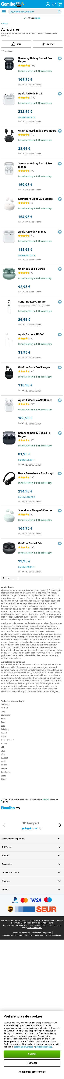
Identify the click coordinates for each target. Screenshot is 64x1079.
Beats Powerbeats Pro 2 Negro (36, 473)
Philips (4, 765)
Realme (4, 768)
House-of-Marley (7, 740)
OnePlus (4, 708)
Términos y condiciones (34, 935)
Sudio (3, 776)
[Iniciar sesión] (48, 4)
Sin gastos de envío (33, 84)
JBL (2, 747)
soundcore (5, 715)
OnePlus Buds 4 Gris (30, 543)
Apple (21, 701)
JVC (3, 754)
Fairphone (5, 729)
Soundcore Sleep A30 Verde (35, 510)
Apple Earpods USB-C (31, 334)
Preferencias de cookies (12, 935)
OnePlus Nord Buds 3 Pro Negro (37, 130)
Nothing (4, 758)
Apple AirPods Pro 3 (30, 93)
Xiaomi (4, 779)
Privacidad (36, 933)
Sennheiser (5, 772)
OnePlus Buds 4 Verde (31, 268)
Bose (3, 722)
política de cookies (43, 1047)
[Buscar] (59, 11)
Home (5, 23)
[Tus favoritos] (54, 4)
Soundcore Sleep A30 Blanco (35, 198)
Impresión (47, 933)
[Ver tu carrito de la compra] (60, 4)
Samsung (5, 704)
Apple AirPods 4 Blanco (32, 231)
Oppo (3, 761)
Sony (3, 711)
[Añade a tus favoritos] (60, 58)
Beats (3, 719)
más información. (35, 928)
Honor (3, 736)
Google (4, 733)
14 (18, 578)
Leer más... (5, 36)
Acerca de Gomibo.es (21, 933)
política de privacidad (23, 1047)
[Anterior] (4, 825)
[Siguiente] (60, 578)
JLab (3, 751)
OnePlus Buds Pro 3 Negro (34, 367)
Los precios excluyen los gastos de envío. (37, 923)
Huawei (4, 743)
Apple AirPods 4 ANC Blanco (35, 400)
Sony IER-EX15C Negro (32, 301)
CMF (3, 726)
